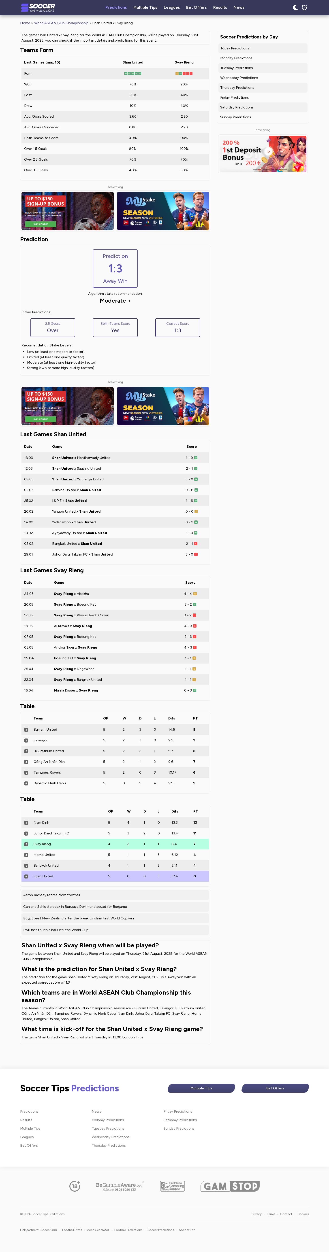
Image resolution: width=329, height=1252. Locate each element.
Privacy (257, 1214)
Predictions (116, 7)
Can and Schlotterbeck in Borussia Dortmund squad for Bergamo (75, 906)
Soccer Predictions (160, 1230)
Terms (271, 1214)
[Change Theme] (295, 7)
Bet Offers (196, 7)
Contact (286, 1214)
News (239, 7)
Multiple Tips (145, 7)
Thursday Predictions (237, 87)
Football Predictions (128, 1230)
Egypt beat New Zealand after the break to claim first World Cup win (78, 918)
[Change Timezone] (304, 7)
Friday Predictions (234, 97)
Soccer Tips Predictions (38, 7)
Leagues (172, 7)
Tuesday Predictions (236, 68)
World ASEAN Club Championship (61, 23)
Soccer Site (187, 1230)
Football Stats (72, 1230)
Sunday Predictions (235, 117)
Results (220, 7)
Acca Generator (98, 1230)
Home (25, 23)
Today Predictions (234, 48)
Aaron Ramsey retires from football (51, 895)
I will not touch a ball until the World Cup (55, 930)
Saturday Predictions (237, 107)
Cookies (303, 1214)
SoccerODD (49, 1230)
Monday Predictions (236, 58)
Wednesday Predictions (239, 78)
